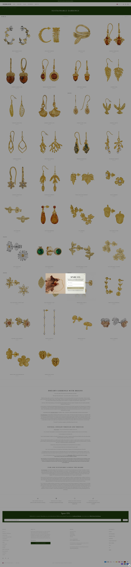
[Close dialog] (84, 274)
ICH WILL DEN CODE (75, 288)
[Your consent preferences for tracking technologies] (129, 565)
